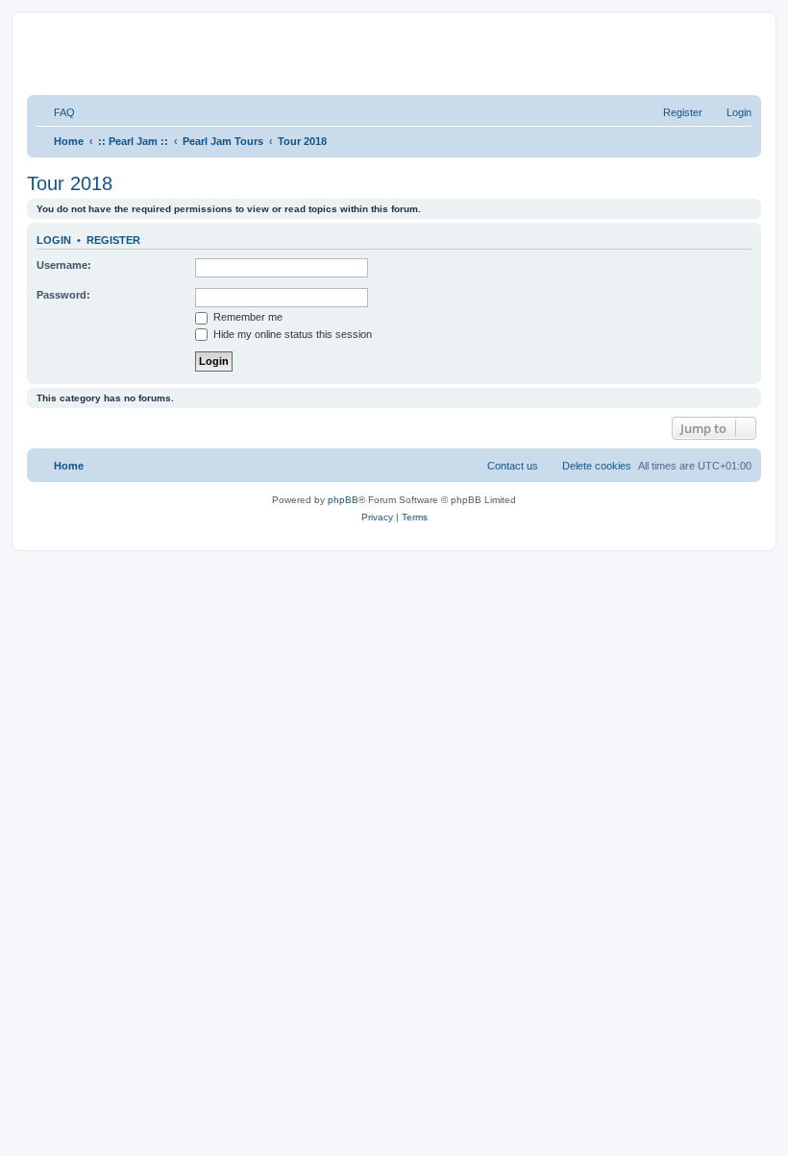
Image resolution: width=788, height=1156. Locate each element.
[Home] (268, 51)
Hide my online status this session (291, 334)
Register (113, 240)
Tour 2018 (69, 183)
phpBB (343, 499)
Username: (64, 265)
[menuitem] (56, 112)
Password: (63, 295)
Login (54, 240)
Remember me (246, 317)
